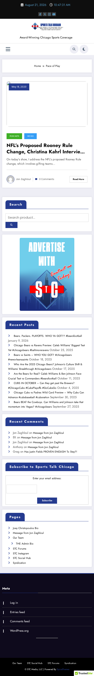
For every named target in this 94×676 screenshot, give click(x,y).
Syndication (19, 563)
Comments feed (20, 621)
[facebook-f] (40, 14)
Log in (14, 603)
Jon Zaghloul (23, 179)
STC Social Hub (22, 558)
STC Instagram (21, 553)
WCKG (30, 136)
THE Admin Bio (24, 544)
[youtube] (54, 14)
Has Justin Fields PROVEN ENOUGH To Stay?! (50, 452)
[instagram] (49, 14)
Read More (78, 179)
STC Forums (19, 549)
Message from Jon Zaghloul (48, 433)
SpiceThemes (63, 669)
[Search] (74, 49)
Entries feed (17, 612)
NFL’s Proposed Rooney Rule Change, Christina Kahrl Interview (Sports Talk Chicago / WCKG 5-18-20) (45, 148)
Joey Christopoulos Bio (25, 528)
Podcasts (14, 136)
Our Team (18, 538)
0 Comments (46, 179)
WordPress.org (19, 631)
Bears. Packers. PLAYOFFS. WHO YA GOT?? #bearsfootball (48, 336)
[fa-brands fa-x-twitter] (45, 14)
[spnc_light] (84, 49)
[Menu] (8, 49)
